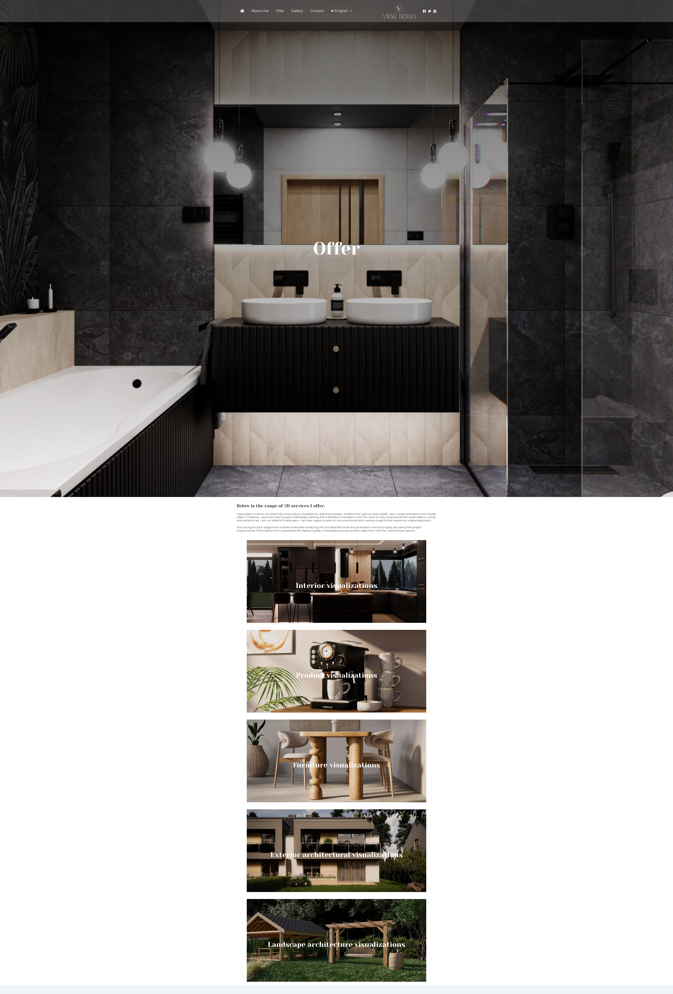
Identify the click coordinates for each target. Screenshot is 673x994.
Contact (317, 11)
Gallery (297, 11)
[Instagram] (434, 11)
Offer (280, 11)
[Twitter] (429, 11)
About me (260, 11)
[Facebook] (424, 11)
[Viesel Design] (399, 10)
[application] (350, 11)
